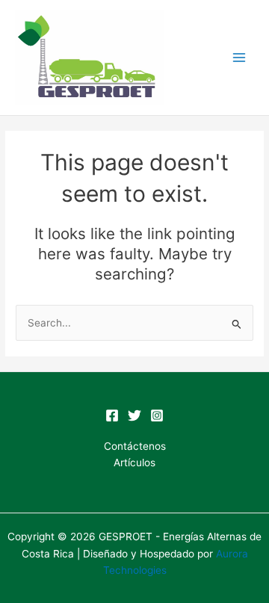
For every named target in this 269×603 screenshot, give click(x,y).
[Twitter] (134, 415)
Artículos (134, 463)
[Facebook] (112, 415)
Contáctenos (135, 446)
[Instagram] (157, 415)
